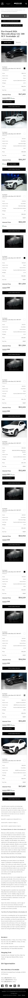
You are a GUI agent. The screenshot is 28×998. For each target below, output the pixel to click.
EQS (12, 943)
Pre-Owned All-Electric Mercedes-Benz (12, 25)
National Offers (15, 957)
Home (2, 10)
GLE (7, 941)
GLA (2, 941)
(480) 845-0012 (8, 977)
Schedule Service (5, 955)
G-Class (24, 939)
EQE (9, 943)
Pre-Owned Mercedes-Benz (16, 948)
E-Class (20, 939)
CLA (17, 939)
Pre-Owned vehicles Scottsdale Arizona (13, 10)
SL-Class (23, 941)
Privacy (19, 995)
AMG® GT (13, 941)
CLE (2, 943)
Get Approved (8, 957)
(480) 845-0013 (9, 979)
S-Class (18, 941)
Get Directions (4, 974)
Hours (14, 977)
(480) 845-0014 (8, 981)
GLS (10, 941)
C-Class (13, 939)
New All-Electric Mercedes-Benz (10, 21)
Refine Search (7, 42)
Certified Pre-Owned (13, 946)
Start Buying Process (14, 106)
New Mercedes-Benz (6, 939)
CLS (4, 943)
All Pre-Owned (4, 946)
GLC (5, 941)
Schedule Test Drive (14, 955)
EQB (7, 943)
